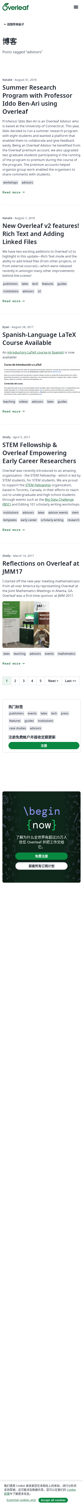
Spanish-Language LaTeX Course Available (39, 338)
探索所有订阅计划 (41, 866)
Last (70, 681)
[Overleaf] (15, 7)
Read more (13, 192)
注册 (44, 745)
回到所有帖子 (13, 24)
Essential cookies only (21, 1500)
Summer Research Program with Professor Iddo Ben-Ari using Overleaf (37, 99)
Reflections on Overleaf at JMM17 (40, 567)
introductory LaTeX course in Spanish (35, 352)
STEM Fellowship (38, 485)
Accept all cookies (53, 1500)
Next (53, 681)
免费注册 (41, 856)
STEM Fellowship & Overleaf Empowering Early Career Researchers (39, 453)
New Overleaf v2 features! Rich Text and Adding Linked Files (40, 234)
